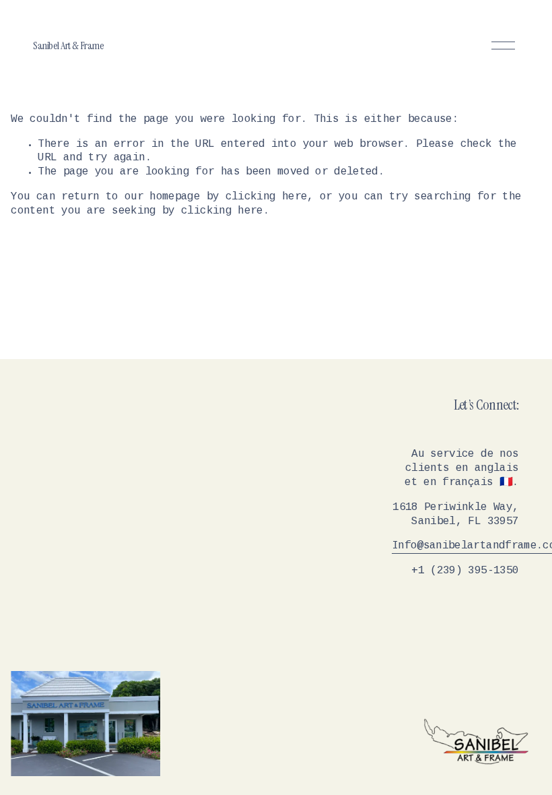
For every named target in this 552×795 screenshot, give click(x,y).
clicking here (267, 197)
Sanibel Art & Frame (68, 45)
